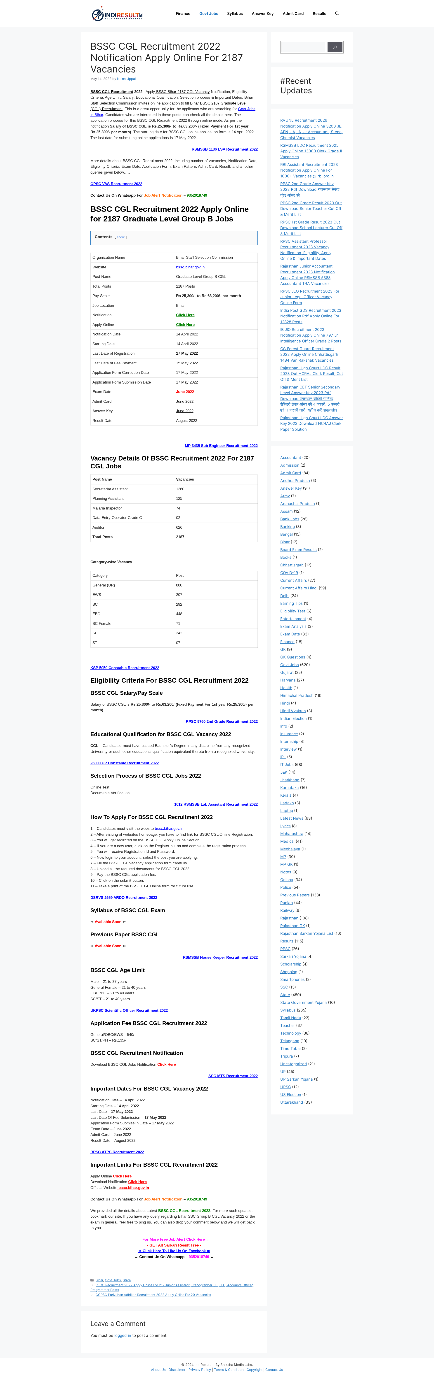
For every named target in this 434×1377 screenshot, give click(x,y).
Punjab (286, 902)
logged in (122, 1335)
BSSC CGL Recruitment (111, 92)
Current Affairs (293, 580)
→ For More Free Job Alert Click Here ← (174, 1239)
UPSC (285, 1087)
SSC (284, 987)
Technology (290, 1033)
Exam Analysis (293, 626)
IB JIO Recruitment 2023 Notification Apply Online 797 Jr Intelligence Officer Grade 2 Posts (310, 335)
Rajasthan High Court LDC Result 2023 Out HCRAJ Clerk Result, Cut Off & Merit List (311, 374)
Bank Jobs (289, 519)
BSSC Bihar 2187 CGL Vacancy (182, 92)
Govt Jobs (208, 13)
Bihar (99, 1280)
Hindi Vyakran (293, 711)
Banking (287, 526)
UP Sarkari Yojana (296, 1079)
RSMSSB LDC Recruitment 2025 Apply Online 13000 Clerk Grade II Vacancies (311, 151)
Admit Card (293, 13)
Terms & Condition (229, 1370)
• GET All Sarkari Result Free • (174, 1245)
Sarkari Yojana (293, 956)
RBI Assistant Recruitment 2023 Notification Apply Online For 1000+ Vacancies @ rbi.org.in (309, 170)
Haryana (288, 680)
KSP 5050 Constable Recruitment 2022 (124, 668)
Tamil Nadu (290, 1018)
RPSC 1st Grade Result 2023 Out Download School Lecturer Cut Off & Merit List (311, 228)
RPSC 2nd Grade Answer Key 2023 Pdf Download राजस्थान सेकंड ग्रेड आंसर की (309, 189)
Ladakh (287, 803)
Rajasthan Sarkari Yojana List (306, 933)
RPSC (285, 949)
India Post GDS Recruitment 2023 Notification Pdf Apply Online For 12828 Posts (310, 316)
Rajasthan (289, 918)
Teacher (287, 1025)
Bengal (286, 534)
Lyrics (285, 826)
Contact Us (274, 1370)
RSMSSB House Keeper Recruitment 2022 (220, 957)
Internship (289, 741)
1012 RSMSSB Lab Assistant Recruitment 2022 (216, 804)
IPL (283, 757)
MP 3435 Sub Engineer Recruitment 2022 (221, 446)
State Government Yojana (303, 1002)
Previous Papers (295, 895)
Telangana (289, 1041)
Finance (183, 13)
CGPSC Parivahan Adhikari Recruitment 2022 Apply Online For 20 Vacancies (153, 1295)
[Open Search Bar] (337, 13)
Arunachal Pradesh (297, 503)
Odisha (286, 879)
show (121, 237)
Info (283, 726)
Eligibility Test (292, 611)
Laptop (286, 810)
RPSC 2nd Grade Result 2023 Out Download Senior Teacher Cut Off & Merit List (311, 209)
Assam (286, 511)
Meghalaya (290, 849)
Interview (288, 749)
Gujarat (287, 672)
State (127, 1280)
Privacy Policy (200, 1370)
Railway (287, 910)
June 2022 (184, 401)
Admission (289, 465)
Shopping (288, 972)
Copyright (255, 1370)
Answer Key (263, 13)
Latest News (291, 818)
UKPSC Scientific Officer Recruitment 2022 (129, 1010)
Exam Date (290, 634)
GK (283, 649)
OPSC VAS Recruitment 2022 (116, 184)
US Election (290, 1094)
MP (283, 856)
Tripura (286, 1056)
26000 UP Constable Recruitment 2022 (124, 763)
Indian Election (293, 718)
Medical (287, 841)
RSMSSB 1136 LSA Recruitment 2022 (225, 149)
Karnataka (289, 787)
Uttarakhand (291, 1102)
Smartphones (292, 979)
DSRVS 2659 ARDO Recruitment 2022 (123, 898)
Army (285, 496)
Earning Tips (291, 603)
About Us (159, 1370)
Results (319, 13)
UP (283, 1071)
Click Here (185, 315)
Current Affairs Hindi (299, 588)
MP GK (286, 864)
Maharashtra (291, 833)
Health (286, 688)
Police (285, 887)
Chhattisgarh (292, 565)
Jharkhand (290, 780)
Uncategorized (293, 1064)
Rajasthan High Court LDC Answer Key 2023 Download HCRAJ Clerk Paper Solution (311, 424)
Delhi (284, 595)
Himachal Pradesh (297, 695)
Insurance (289, 734)
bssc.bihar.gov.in (190, 267)
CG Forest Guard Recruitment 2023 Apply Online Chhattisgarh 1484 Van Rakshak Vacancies (309, 355)
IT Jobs (287, 764)
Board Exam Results (298, 549)
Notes (285, 872)
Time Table (290, 1048)
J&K (283, 772)
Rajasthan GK (292, 925)
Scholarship (290, 964)
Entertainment (293, 618)
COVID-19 (289, 572)
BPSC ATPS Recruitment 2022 (117, 1152)
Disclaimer (177, 1370)
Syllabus (235, 13)
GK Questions (292, 657)
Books (285, 557)
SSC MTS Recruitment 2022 (233, 1076)
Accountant (290, 457)
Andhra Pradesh (295, 480)
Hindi (285, 703)
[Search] (335, 47)
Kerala (286, 795)
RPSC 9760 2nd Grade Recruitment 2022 (222, 721)
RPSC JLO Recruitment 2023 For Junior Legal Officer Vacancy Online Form (309, 297)
